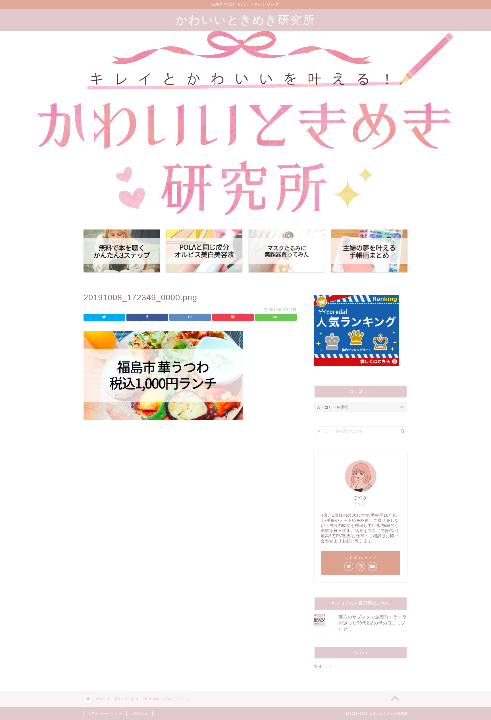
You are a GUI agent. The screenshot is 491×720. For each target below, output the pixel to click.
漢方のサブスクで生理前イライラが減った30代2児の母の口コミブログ (373, 623)
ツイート (323, 666)
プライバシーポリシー (105, 713)
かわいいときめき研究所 (245, 19)
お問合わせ (139, 713)
